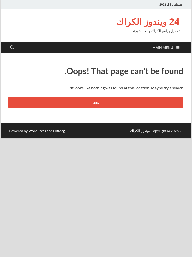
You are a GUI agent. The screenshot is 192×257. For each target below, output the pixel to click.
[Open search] (12, 47)
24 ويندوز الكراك (148, 21)
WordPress (37, 130)
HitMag (59, 130)
